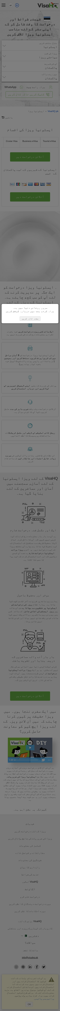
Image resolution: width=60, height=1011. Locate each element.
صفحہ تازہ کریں (30, 318)
